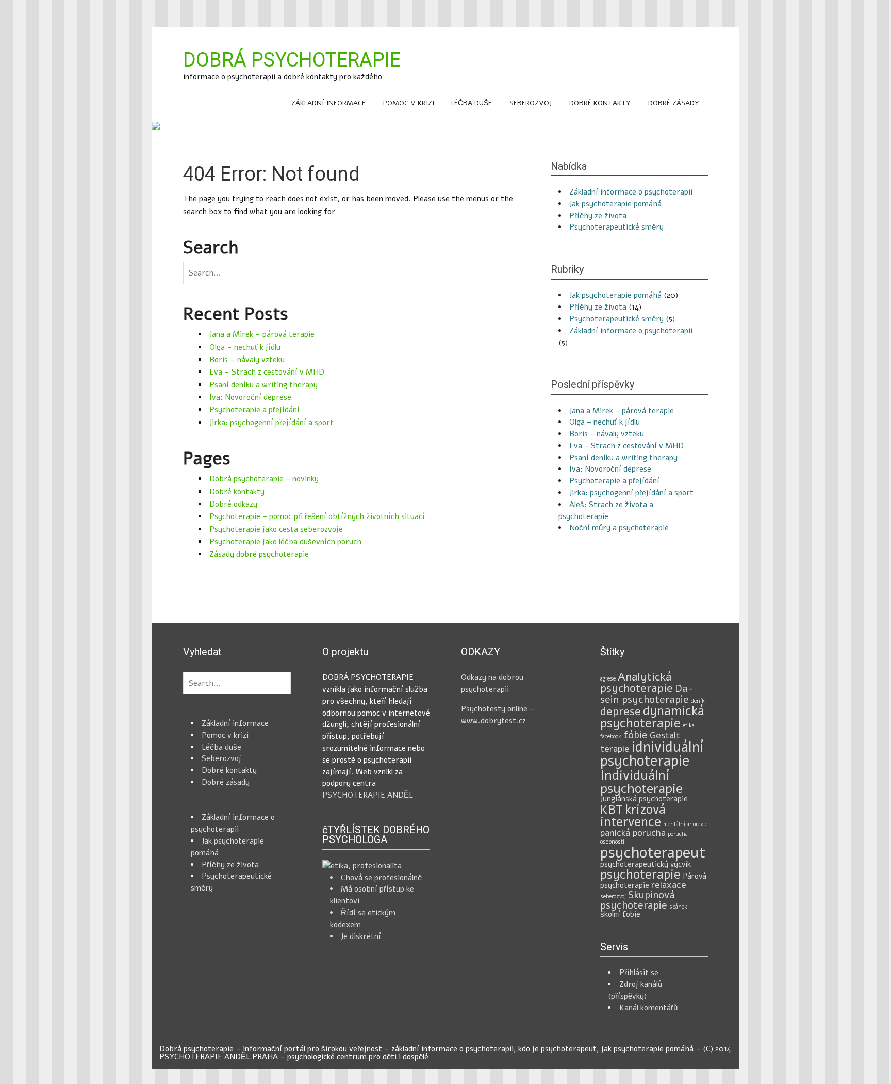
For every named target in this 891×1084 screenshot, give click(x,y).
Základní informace (328, 103)
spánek (678, 907)
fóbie (635, 735)
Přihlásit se (638, 972)
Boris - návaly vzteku (247, 359)
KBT (611, 809)
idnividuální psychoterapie (652, 754)
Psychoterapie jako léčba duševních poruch (285, 542)
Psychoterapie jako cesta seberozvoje (276, 529)
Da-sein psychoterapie (647, 694)
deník (698, 701)
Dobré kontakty (600, 103)
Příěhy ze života (597, 216)
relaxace (668, 885)
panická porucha (633, 833)
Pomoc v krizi (408, 103)
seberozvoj (613, 896)
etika (689, 726)
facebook (610, 736)
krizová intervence (633, 816)
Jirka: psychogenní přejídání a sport (271, 422)
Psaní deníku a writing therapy (263, 385)
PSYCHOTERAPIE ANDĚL (367, 795)
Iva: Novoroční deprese (250, 397)
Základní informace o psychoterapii (630, 192)
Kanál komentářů (648, 1007)
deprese (620, 711)
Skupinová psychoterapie (637, 900)
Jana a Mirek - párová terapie (262, 334)
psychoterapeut (652, 852)
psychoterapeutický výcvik (645, 864)
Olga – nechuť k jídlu (604, 422)
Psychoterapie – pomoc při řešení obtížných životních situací (317, 516)
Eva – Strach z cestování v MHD (626, 446)
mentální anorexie (685, 824)
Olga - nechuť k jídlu (244, 347)
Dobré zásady (673, 103)
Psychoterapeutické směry (616, 227)
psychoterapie (640, 874)
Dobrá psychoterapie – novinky (264, 479)
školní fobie (620, 914)
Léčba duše (471, 103)
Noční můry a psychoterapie (619, 528)
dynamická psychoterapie (652, 717)
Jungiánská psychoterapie (644, 799)
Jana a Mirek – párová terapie (621, 411)
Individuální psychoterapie (641, 782)
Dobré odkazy (233, 504)
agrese (608, 679)
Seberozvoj (530, 103)
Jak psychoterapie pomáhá (615, 204)
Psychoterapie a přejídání (254, 410)
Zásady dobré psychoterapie (259, 554)
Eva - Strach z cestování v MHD (266, 372)
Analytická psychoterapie (636, 682)
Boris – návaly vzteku (606, 434)
